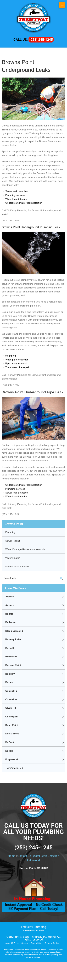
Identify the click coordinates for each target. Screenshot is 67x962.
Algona (9, 596)
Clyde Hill (10, 707)
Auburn (9, 605)
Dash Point (11, 725)
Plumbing (10, 532)
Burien (9, 682)
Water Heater (12, 557)
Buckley (10, 673)
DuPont (9, 742)
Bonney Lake (13, 639)
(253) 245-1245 (41, 39)
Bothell (9, 648)
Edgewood (11, 759)
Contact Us (24, 855)
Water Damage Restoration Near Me (25, 549)
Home (11, 855)
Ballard (9, 613)
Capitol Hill (11, 690)
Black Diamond (14, 630)
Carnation (11, 699)
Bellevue (10, 622)
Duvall (9, 750)
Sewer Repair (12, 540)
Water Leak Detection (17, 566)
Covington (11, 716)
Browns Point (13, 665)
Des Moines (12, 733)
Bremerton (11, 656)
